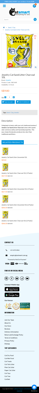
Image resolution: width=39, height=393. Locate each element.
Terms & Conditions (10, 338)
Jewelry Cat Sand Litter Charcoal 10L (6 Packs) (17, 221)
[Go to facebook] (34, 387)
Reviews (7, 329)
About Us (7, 323)
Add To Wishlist (24, 102)
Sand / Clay (11, 27)
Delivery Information (11, 332)
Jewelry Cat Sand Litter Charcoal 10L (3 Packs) (17, 173)
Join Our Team (9, 320)
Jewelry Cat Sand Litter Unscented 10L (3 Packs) (17, 189)
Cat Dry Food (9, 355)
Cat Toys (7, 373)
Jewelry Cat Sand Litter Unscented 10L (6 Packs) (17, 205)
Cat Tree (7, 376)
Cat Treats (8, 361)
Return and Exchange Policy (13, 335)
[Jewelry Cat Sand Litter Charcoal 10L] (35, 67)
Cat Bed (7, 379)
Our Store (7, 326)
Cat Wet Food (9, 358)
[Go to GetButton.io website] (34, 391)
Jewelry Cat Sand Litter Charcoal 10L (17, 30)
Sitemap (7, 344)
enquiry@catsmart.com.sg (18, 255)
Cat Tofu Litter (9, 364)
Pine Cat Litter (9, 367)
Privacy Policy (9, 341)
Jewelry (8, 80)
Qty (3, 97)
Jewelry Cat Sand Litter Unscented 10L (14, 157)
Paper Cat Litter (9, 370)
